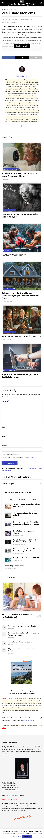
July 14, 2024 (5, 258)
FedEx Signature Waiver (14, 566)
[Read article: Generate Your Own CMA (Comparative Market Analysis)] (22, 197)
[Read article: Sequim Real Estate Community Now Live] (22, 319)
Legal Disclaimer (29, 720)
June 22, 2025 (6, 219)
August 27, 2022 (6, 380)
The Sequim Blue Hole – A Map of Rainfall (22, 626)
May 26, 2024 (5, 339)
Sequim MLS (6, 250)
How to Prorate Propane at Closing (20, 642)
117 (12, 301)
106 (14, 380)
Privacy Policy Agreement (10, 455)
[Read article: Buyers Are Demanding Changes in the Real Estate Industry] (22, 357)
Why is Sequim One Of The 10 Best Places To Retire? (25, 541)
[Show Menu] (2, 3)
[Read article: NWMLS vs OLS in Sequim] (22, 238)
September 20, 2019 (26, 19)
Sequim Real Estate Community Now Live (21, 336)
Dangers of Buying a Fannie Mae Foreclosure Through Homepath (26, 523)
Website (4, 445)
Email (4, 436)
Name (4, 427)
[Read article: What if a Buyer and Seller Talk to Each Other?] (22, 597)
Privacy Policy (31, 458)
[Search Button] (41, 3)
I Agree (27, 836)
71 (12, 339)
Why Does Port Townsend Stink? (26, 558)
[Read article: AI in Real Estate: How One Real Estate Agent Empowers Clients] (22, 156)
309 (13, 219)
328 (12, 258)
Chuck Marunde (12, 19)
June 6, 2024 (5, 301)
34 (11, 179)
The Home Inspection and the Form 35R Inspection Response (25, 550)
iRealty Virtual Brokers (21, 4)
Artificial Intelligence (10, 169)
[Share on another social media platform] (35, 57)
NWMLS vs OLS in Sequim (14, 255)
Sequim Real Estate (11, 9)
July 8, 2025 (5, 179)
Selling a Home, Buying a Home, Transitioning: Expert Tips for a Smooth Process (20, 295)
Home (3, 9)
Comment (5, 401)
